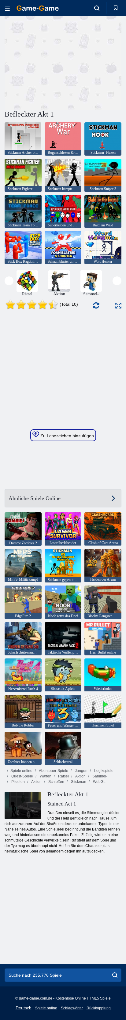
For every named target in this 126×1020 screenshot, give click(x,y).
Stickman (78, 782)
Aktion (80, 776)
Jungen (80, 771)
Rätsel (63, 776)
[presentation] (9, 280)
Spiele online (21, 771)
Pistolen (17, 782)
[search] (114, 975)
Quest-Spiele (21, 776)
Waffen (45, 776)
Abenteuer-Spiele (53, 771)
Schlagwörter (72, 1008)
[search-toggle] (96, 8)
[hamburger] (7, 8)
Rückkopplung (99, 1008)
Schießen (55, 782)
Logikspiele (103, 771)
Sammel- (99, 776)
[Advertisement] (56, 62)
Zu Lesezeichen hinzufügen (66, 435)
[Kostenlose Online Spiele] (37, 8)
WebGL (99, 782)
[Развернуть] (118, 305)
